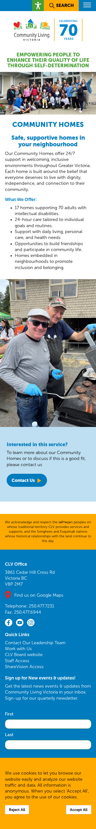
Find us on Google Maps (38, 595)
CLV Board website (24, 654)
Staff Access (17, 660)
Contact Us (23, 480)
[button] (38, 5)
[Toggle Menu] (87, 4)
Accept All (78, 810)
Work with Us (18, 648)
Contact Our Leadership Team (35, 642)
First (9, 713)
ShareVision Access (24, 666)
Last (9, 734)
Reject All (17, 810)
